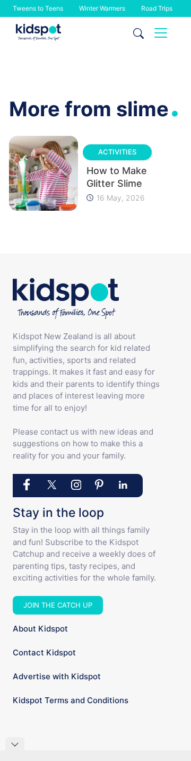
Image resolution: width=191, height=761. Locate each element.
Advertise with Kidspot (57, 676)
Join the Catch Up (57, 605)
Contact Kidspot (44, 652)
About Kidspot (40, 629)
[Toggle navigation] (160, 33)
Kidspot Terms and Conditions (70, 700)
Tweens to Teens (38, 8)
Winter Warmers (102, 8)
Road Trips (156, 8)
